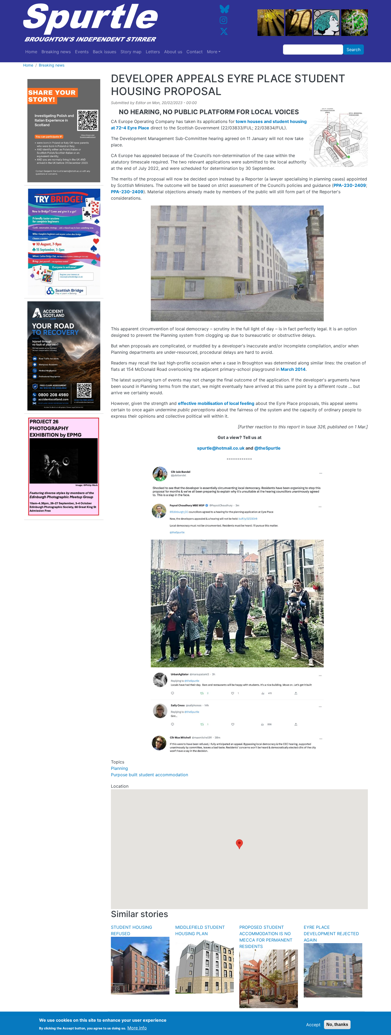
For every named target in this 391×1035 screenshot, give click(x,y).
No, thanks (337, 1024)
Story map (131, 51)
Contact (194, 51)
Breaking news (56, 51)
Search (353, 49)
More (212, 51)
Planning (119, 768)
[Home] (106, 22)
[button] (239, 844)
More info (137, 1027)
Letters (153, 51)
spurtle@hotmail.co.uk (220, 448)
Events (82, 51)
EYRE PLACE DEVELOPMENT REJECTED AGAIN (331, 934)
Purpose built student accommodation (149, 774)
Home (31, 51)
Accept (313, 1024)
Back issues (104, 51)
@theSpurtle (267, 448)
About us (173, 51)
